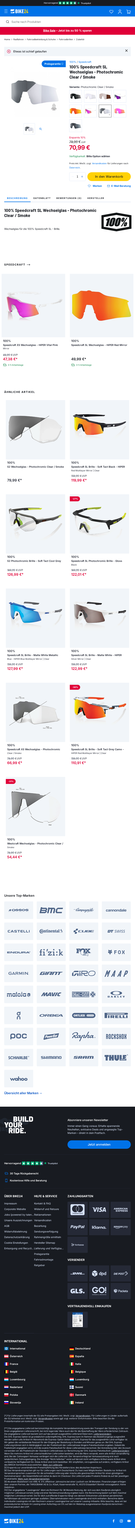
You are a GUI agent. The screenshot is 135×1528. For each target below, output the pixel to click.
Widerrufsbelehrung (15, 1231)
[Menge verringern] (72, 176)
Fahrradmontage (43, 1259)
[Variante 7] (105, 111)
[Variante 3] (105, 96)
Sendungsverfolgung (46, 1231)
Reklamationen (42, 1214)
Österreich (74, 167)
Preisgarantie (41, 1253)
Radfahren (18, 39)
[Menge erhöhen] (82, 176)
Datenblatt (42, 198)
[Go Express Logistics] (99, 1291)
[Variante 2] (90, 96)
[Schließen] (126, 50)
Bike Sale (49, 30)
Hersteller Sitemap (44, 1242)
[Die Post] (121, 1273)
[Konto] (120, 11)
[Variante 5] (75, 111)
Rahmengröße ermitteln (47, 1237)
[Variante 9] (75, 125)
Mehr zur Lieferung (52, 1464)
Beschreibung (17, 198)
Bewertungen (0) (69, 198)
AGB (6, 1225)
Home (7, 39)
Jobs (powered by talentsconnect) (19, 1214)
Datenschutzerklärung (17, 1237)
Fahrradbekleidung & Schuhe (41, 39)
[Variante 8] (120, 111)
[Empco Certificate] (78, 1320)
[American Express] (121, 1210)
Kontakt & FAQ (42, 1203)
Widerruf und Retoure (46, 1209)
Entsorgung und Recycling (19, 1248)
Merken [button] (97, 186)
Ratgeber (39, 1265)
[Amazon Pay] (121, 1227)
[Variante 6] (90, 111)
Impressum (10, 1203)
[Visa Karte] (99, 1210)
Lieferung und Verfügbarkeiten (49, 1248)
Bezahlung (40, 1225)
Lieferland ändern (102, 1434)
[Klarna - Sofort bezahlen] (99, 1227)
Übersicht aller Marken (21, 1093)
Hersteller (95, 198)
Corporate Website (15, 1209)
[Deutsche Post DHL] (78, 1273)
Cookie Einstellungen (16, 1242)
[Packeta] (121, 1291)
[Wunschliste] (111, 11)
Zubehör (80, 39)
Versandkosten (42, 1220)
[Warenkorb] (128, 11)
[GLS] (78, 1291)
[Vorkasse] (78, 1245)
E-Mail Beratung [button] (121, 186)
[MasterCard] (78, 1210)
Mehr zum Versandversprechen (33, 1478)
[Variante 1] (75, 96)
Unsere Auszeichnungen (18, 1220)
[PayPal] (78, 1227)
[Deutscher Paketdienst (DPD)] (99, 1273)
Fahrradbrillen (66, 39)
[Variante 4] (120, 96)
